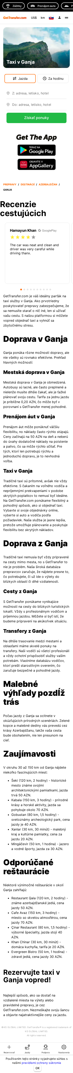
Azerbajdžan (48, 184)
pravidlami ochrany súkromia (41, 1062)
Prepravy (9, 184)
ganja (7, 189)
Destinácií (27, 184)
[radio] (12, 237)
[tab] (9, 1049)
